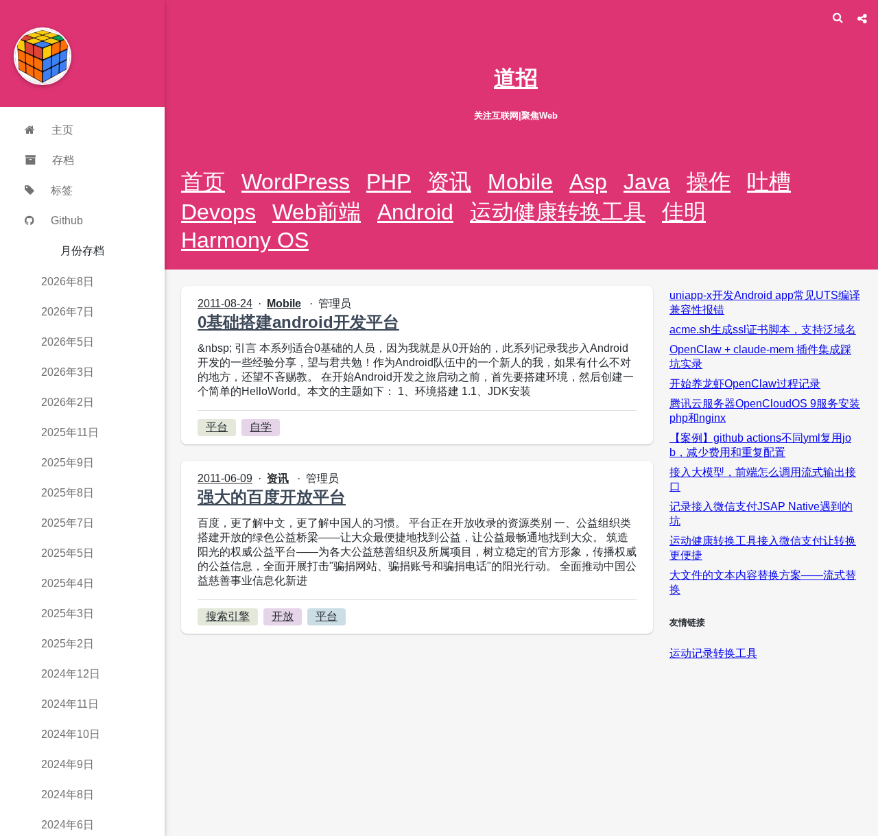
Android (415, 212)
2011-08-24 (225, 303)
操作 (709, 181)
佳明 (684, 212)
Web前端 (316, 212)
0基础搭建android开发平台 (298, 322)
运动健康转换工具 (557, 212)
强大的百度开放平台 (272, 497)
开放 (283, 616)
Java (647, 181)
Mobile (520, 181)
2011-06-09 (225, 478)
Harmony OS (245, 240)
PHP (388, 181)
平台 (217, 427)
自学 (261, 427)
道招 (516, 78)
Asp (588, 181)
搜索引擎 (228, 616)
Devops (218, 212)
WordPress (295, 181)
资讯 (449, 181)
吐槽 (769, 181)
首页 (203, 181)
